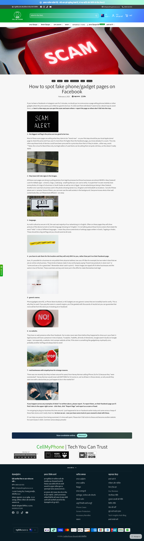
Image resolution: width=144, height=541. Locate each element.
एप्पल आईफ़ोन (80, 479)
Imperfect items (78, 25)
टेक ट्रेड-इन (112, 487)
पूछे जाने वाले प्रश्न (114, 511)
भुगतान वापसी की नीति (115, 499)
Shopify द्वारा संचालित (79, 536)
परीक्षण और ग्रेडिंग (114, 483)
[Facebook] (41, 7)
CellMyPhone (68, 536)
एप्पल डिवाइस (33, 25)
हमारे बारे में (110, 25)
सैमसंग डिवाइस (45, 25)
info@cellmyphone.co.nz (112, 7)
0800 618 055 (128, 7)
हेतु (117, 15)
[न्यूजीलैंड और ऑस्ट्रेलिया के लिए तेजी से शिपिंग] (25, 7)
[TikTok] (47, 7)
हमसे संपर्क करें (113, 519)
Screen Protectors (83, 511)
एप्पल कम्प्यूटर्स (81, 491)
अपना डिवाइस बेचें (96, 24)
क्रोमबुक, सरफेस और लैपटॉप (86, 495)
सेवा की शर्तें (112, 507)
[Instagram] (44, 7)
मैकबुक (78, 487)
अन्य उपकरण (57, 25)
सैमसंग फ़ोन (80, 499)
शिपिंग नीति (112, 503)
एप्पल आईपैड (80, 483)
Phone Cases (81, 507)
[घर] (17, 15)
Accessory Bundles (83, 515)
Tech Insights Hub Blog (117, 515)
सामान (67, 25)
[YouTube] (50, 7)
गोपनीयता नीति (113, 495)
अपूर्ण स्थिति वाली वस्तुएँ (84, 503)
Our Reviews (113, 491)
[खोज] (96, 15)
